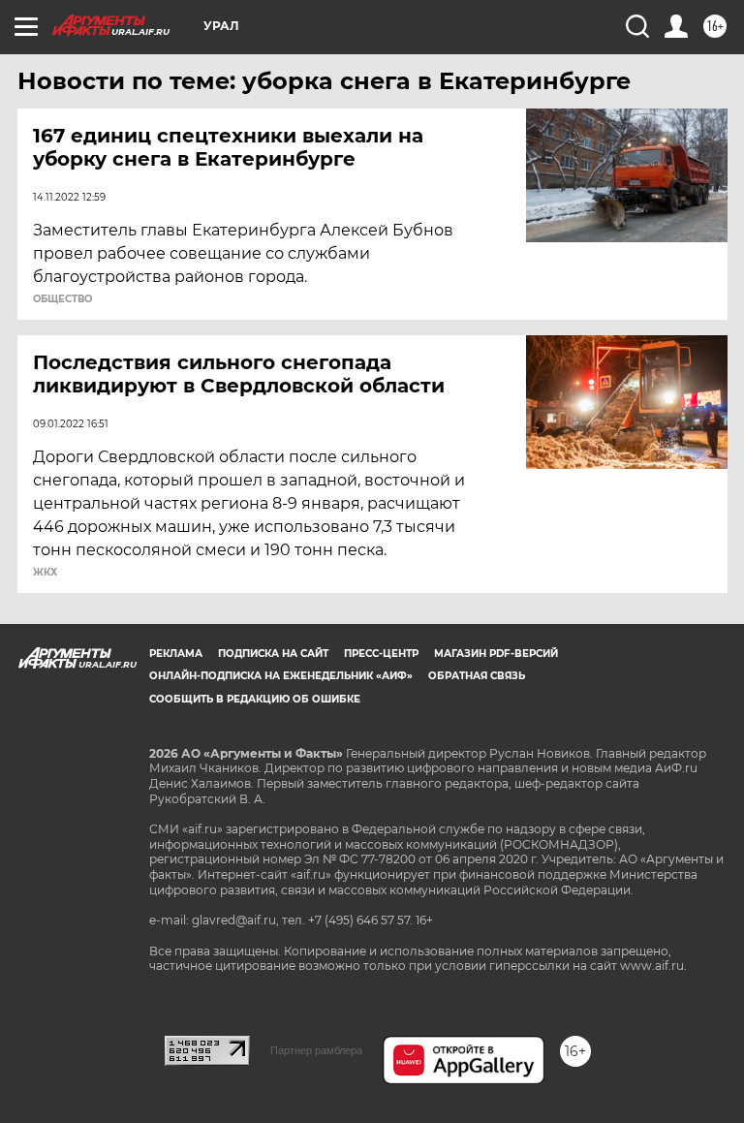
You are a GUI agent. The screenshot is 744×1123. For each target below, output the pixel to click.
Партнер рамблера (316, 1050)
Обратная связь (476, 676)
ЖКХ (45, 572)
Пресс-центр (381, 653)
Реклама (175, 653)
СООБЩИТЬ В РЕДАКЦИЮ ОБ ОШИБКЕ (254, 699)
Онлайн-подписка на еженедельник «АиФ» (281, 676)
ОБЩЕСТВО (62, 299)
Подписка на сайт (273, 653)
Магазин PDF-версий (496, 653)
